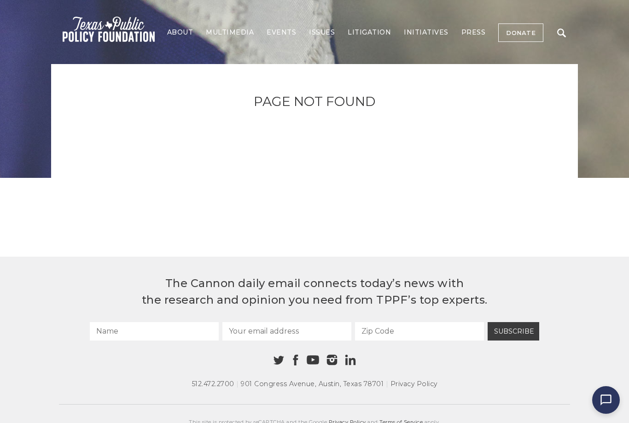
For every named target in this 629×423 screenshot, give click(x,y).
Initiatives (426, 32)
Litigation (369, 32)
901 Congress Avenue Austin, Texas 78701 (312, 384)
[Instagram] (332, 360)
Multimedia (230, 32)
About (180, 32)
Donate (521, 32)
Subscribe (514, 331)
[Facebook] (295, 360)
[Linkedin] (350, 360)
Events (281, 32)
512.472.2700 (213, 384)
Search (561, 33)
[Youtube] (312, 360)
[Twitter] (279, 360)
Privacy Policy (413, 384)
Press (473, 32)
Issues (322, 32)
